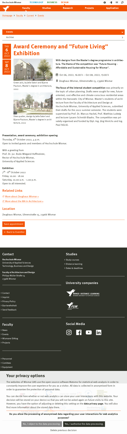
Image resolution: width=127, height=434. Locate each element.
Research (68, 8)
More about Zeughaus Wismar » (22, 196)
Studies (46, 8)
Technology (36, 2)
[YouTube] (89, 332)
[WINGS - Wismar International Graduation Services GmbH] (83, 293)
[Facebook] (79, 332)
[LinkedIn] (99, 332)
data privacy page (93, 404)
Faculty (26, 8)
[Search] (123, 2)
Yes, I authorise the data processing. (84, 424)
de (117, 2)
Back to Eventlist (15, 232)
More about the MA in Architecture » (24, 201)
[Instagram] (69, 332)
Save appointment (13, 224)
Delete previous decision (63, 430)
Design (65, 2)
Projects (89, 8)
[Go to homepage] (9, 8)
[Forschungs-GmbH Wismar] (80, 306)
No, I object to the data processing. (41, 424)
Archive (10, 37)
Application (112, 8)
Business (52, 2)
